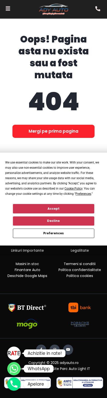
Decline (53, 221)
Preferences (53, 233)
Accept (53, 208)
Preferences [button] (83, 194)
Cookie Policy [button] (73, 188)
